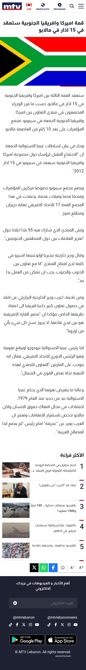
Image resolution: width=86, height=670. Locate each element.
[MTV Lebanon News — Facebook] (55, 624)
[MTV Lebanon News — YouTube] (75, 624)
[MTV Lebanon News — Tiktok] (49, 624)
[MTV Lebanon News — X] (62, 624)
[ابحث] (72, 6)
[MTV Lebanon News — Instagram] (69, 624)
